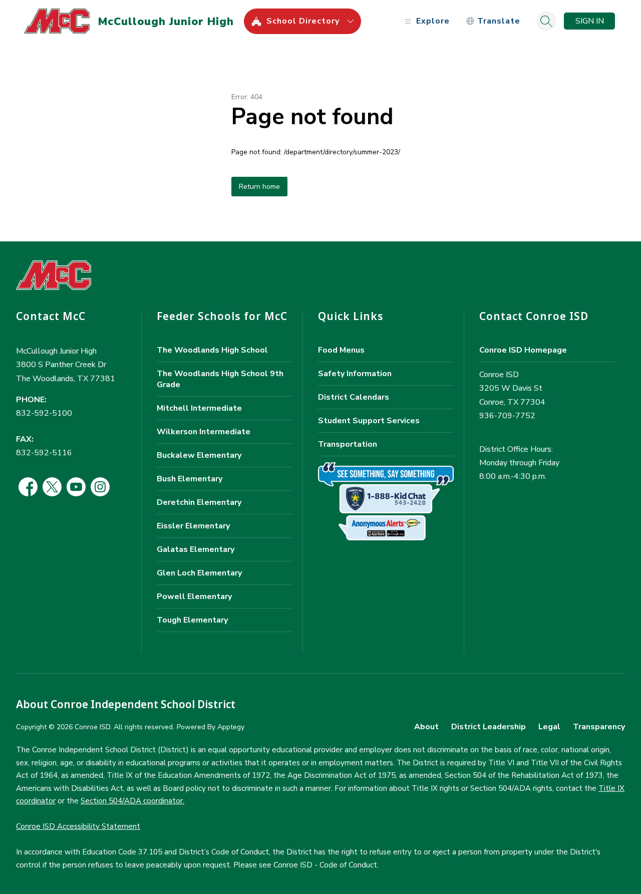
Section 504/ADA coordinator (132, 801)
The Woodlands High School (212, 350)
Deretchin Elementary (199, 502)
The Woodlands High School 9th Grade (220, 379)
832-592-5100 (44, 413)
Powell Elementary (194, 596)
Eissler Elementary (193, 525)
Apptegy (230, 727)
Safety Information (355, 373)
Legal (549, 726)
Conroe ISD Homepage (523, 350)
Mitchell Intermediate (199, 408)
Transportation (347, 444)
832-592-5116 (44, 452)
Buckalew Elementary (199, 455)
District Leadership (488, 726)
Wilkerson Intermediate (203, 431)
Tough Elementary (192, 620)
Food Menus (341, 350)
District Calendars (353, 397)
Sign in (589, 21)
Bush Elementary (189, 478)
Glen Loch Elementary (199, 572)
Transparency (599, 726)
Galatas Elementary (195, 549)
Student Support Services (369, 420)
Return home (259, 186)
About (426, 726)
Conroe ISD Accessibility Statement (78, 826)
